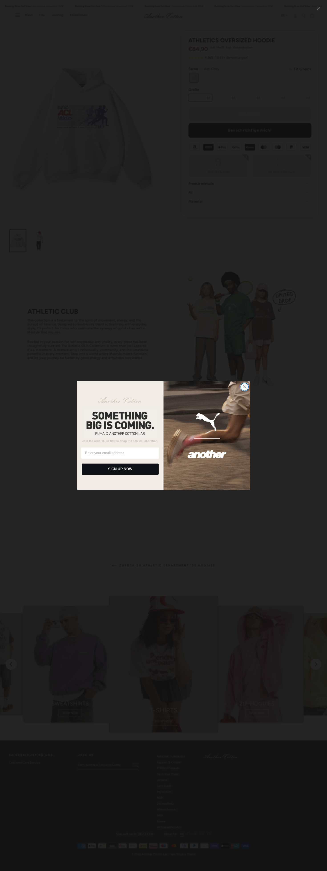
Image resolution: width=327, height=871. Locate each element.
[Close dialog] (244, 387)
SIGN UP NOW (120, 469)
